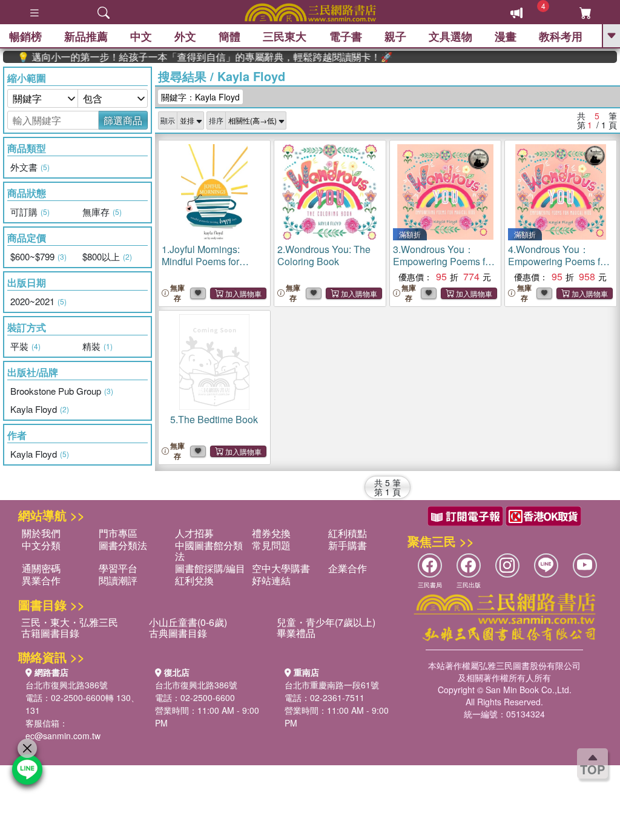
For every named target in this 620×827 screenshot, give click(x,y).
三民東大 (284, 36)
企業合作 (347, 568)
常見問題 (271, 545)
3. (443, 261)
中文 (141, 36)
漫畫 (505, 36)
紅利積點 (347, 533)
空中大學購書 (281, 568)
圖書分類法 (123, 545)
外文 (185, 36)
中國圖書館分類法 (209, 550)
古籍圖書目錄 (50, 633)
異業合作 (41, 580)
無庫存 (177, 293)
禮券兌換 (271, 533)
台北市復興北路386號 (66, 685)
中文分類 (41, 545)
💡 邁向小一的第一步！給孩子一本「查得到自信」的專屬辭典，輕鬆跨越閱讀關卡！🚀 (189, 57)
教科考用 (560, 36)
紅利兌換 (194, 580)
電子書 (345, 36)
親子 (395, 36)
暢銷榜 (25, 36)
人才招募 (194, 533)
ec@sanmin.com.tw (63, 736)
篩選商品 (123, 120)
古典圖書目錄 (178, 633)
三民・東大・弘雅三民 (69, 622)
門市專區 (118, 533)
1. (205, 261)
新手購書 (347, 545)
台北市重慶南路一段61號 (332, 685)
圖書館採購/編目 (210, 568)
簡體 (229, 36)
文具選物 (450, 36)
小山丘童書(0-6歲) (188, 622)
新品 (86, 36)
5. (214, 419)
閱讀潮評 (118, 580)
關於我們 (41, 533)
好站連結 (271, 580)
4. (558, 261)
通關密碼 (41, 568)
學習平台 (118, 568)
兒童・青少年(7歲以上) (326, 622)
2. (324, 255)
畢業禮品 (296, 633)
